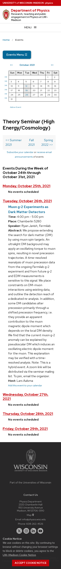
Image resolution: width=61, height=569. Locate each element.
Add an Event (15, 107)
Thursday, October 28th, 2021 (28, 413)
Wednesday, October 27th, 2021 (25, 396)
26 (27, 94)
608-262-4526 (34, 523)
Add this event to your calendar (25, 385)
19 (26, 90)
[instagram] (26, 531)
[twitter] (19, 531)
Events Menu (16, 55)
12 (26, 86)
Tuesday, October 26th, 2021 (27, 201)
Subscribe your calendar (20, 152)
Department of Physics (30, 10)
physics (49, 3)
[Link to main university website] (30, 472)
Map (29, 515)
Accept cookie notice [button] (30, 563)
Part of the (30, 482)
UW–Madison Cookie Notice (19, 555)
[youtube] (40, 531)
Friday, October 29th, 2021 (25, 428)
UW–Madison (23, 3)
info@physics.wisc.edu (34, 519)
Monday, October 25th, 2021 (26, 186)
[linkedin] (33, 531)
